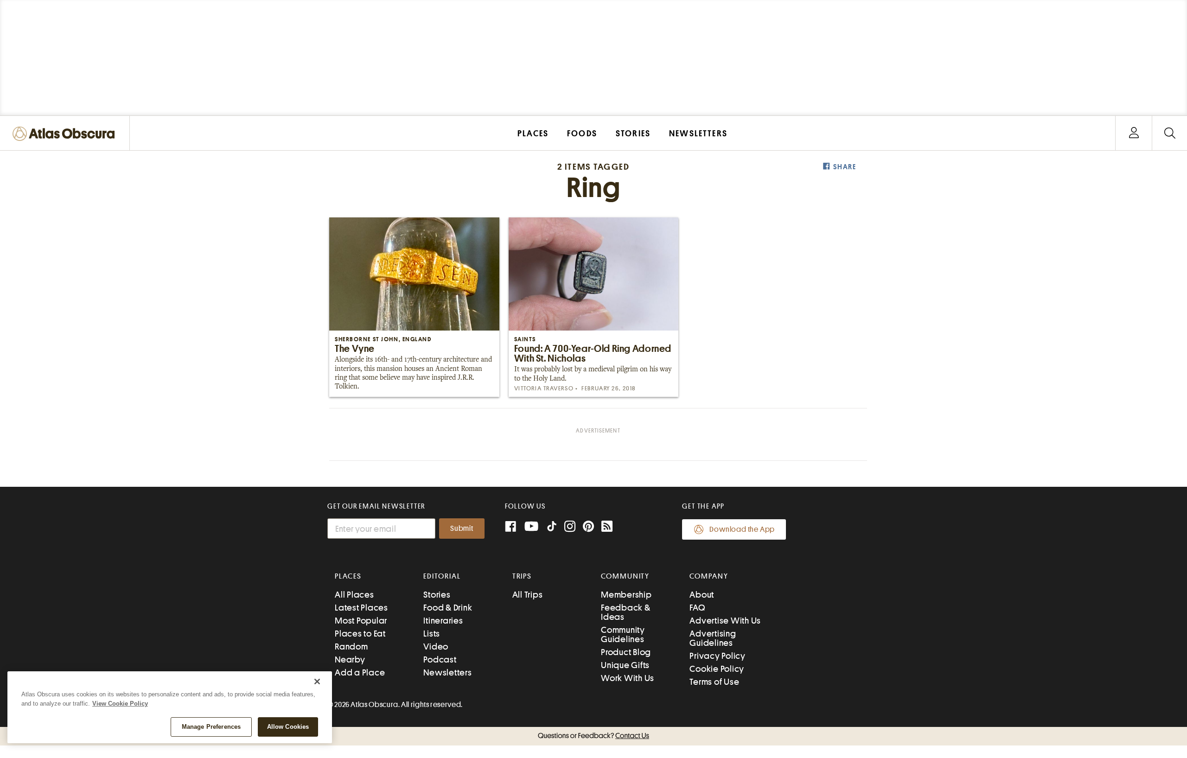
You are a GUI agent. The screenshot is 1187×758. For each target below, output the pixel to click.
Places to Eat (360, 633)
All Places (354, 594)
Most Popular (361, 620)
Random (351, 646)
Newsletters (447, 672)
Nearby (350, 659)
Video (435, 646)
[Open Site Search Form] (1169, 133)
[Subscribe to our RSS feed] (607, 527)
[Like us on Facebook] (510, 527)
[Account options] (1134, 133)
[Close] (317, 681)
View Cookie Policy (120, 703)
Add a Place (360, 672)
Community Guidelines (623, 634)
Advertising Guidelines (712, 638)
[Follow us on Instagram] (569, 527)
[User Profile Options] (1134, 133)
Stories (436, 594)
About (701, 594)
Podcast (439, 659)
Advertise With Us (725, 620)
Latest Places (361, 607)
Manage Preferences (211, 726)
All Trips (527, 594)
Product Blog (626, 652)
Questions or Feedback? (593, 735)
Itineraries (443, 620)
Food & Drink (447, 607)
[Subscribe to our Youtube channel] (531, 527)
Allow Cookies (288, 726)
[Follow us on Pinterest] (588, 527)
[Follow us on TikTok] (552, 528)
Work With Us (627, 678)
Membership (626, 594)
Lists (431, 633)
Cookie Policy (716, 668)
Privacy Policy (717, 655)
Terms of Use (714, 681)
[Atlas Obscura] (66, 134)
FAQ (697, 607)
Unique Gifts (625, 665)
